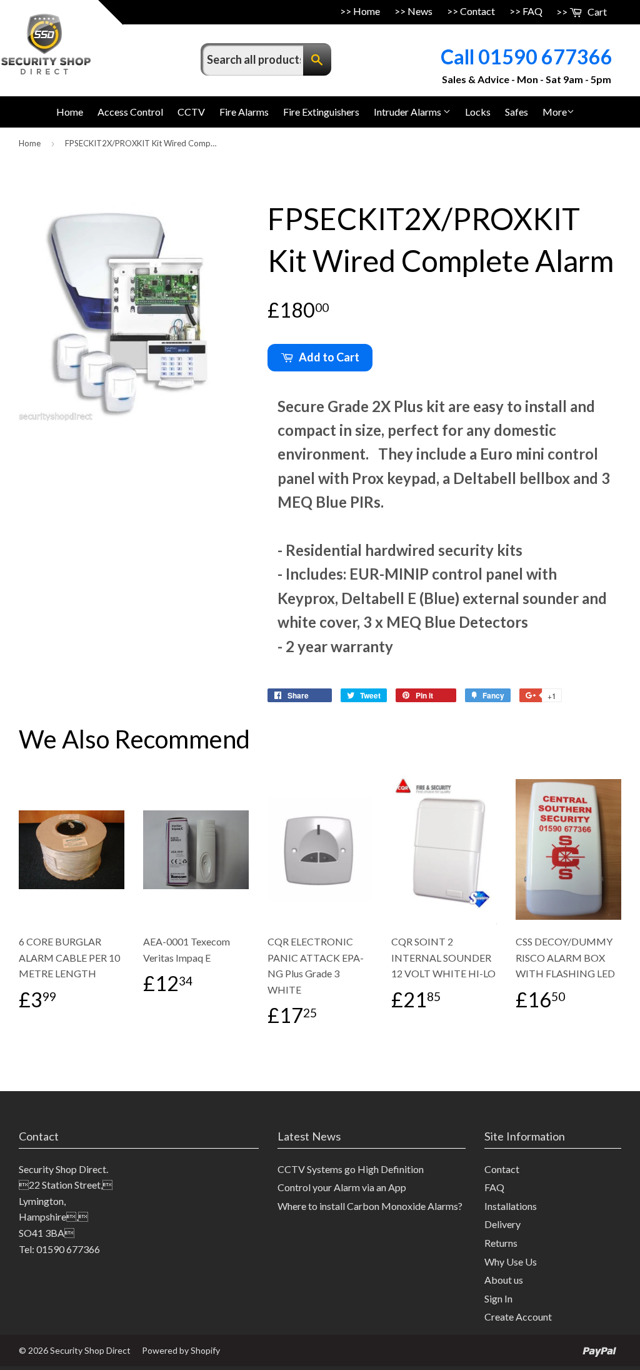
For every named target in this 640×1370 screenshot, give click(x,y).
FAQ (532, 11)
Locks (478, 112)
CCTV (191, 112)
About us (503, 1280)
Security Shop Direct (90, 1350)
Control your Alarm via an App (342, 1187)
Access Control (130, 112)
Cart (596, 12)
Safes (516, 112)
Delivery (502, 1224)
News (420, 11)
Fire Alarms (244, 112)
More (554, 112)
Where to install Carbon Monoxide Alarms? (370, 1206)
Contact (477, 11)
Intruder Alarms (408, 112)
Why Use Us (510, 1261)
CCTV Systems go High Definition (351, 1169)
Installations (510, 1206)
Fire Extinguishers (321, 112)
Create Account (518, 1316)
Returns (501, 1243)
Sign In (498, 1298)
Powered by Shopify (181, 1350)
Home (366, 11)
